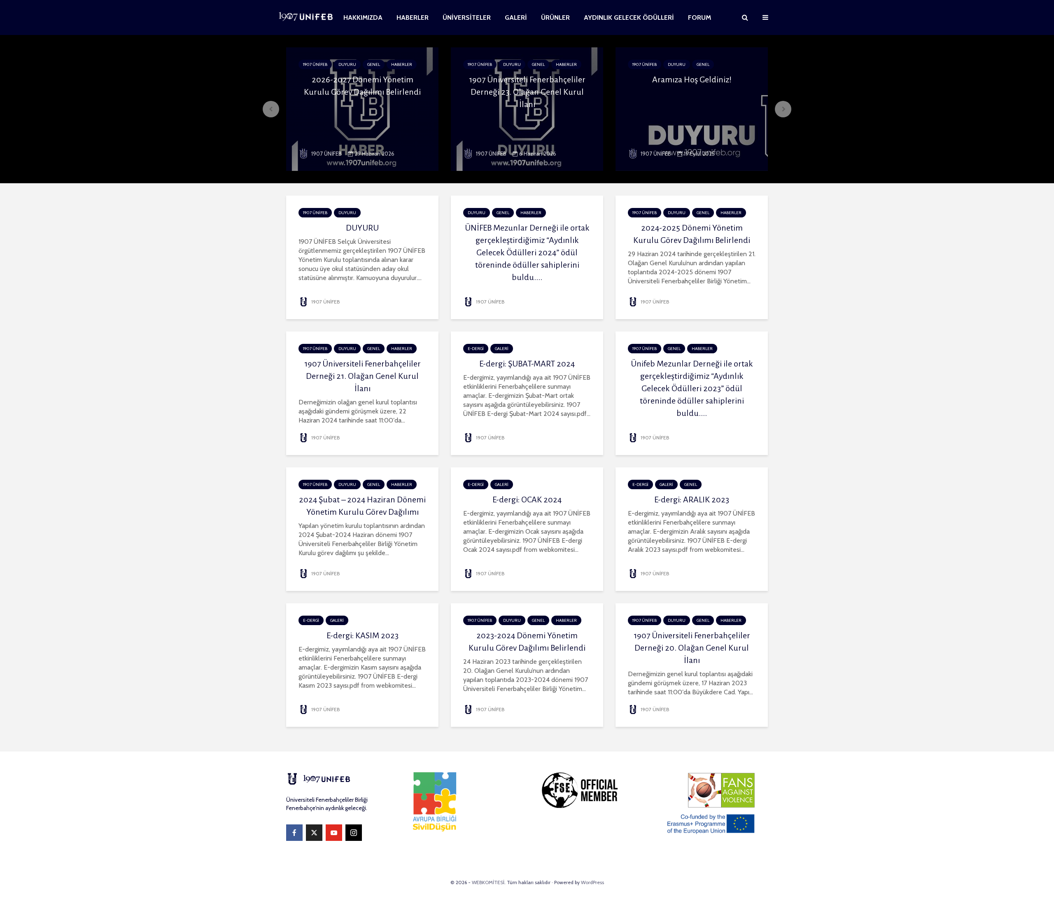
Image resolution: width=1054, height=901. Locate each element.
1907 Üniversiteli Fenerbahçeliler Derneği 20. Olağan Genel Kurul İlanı (692, 648)
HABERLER (412, 17)
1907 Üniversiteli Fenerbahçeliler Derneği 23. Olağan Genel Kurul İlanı (527, 92)
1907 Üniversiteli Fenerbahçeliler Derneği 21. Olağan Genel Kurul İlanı (362, 376)
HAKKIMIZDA (362, 17)
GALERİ (516, 17)
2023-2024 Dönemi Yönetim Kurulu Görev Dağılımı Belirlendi (527, 641)
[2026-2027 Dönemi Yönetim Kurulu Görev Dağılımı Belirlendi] (362, 108)
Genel (373, 64)
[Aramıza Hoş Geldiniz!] (692, 108)
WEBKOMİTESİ (488, 882)
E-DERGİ (476, 348)
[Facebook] (294, 832)
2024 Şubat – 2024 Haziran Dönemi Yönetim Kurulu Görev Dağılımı (362, 505)
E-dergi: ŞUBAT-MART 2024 (527, 363)
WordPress (592, 882)
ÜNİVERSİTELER (467, 17)
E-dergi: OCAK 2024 (527, 499)
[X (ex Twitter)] (314, 832)
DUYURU (347, 64)
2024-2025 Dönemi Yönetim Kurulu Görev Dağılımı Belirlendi (691, 234)
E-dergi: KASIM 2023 (362, 635)
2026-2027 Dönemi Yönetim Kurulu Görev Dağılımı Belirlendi (362, 85)
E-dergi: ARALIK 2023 (691, 499)
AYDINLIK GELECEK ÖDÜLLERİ (629, 17)
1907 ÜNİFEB (315, 64)
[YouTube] (334, 832)
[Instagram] (353, 832)
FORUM (699, 17)
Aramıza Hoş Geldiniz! (692, 79)
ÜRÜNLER (555, 17)
